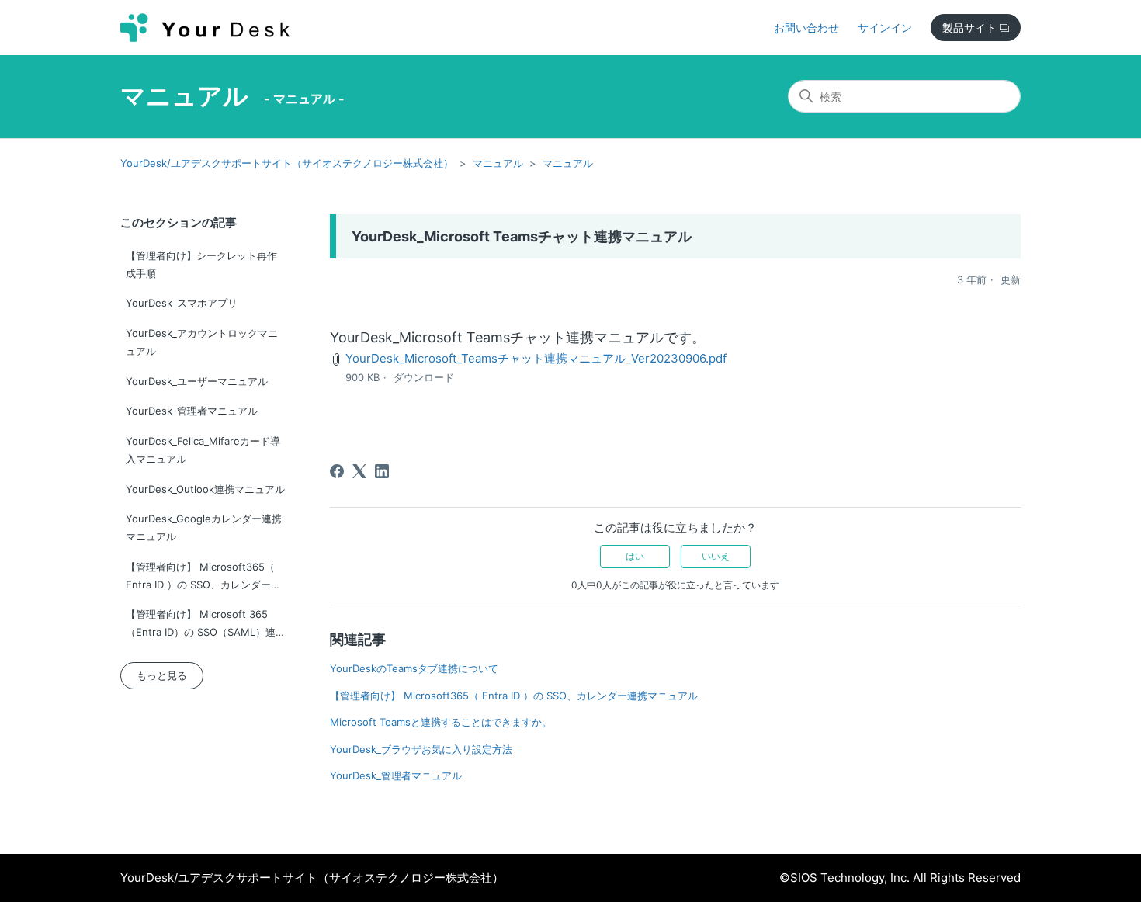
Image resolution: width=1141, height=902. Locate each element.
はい (635, 556)
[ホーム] (205, 27)
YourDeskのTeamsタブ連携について (414, 668)
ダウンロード (424, 377)
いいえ (716, 556)
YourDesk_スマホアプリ (182, 303)
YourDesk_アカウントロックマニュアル (202, 342)
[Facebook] (337, 471)
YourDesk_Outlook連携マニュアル (205, 489)
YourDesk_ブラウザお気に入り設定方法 (421, 749)
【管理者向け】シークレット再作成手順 (201, 264)
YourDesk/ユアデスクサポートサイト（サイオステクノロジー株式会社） (286, 163)
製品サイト (971, 27)
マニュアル (184, 96)
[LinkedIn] (382, 471)
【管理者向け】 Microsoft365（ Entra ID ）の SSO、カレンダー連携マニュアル (203, 578)
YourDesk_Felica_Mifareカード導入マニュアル (203, 450)
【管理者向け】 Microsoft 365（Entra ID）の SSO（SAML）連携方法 (206, 626)
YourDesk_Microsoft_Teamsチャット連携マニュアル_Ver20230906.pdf (536, 358)
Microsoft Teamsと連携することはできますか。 (441, 722)
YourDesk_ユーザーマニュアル (197, 381)
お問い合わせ (806, 27)
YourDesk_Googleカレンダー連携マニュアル (204, 527)
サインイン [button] (885, 27)
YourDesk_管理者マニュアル (192, 410)
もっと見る (162, 675)
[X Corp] (359, 471)
